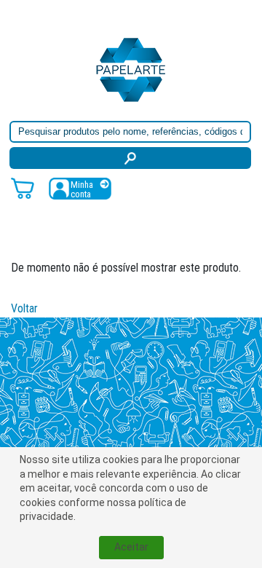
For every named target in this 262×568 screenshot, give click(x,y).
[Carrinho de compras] (22, 187)
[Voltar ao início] (131, 68)
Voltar (24, 308)
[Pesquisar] (130, 158)
